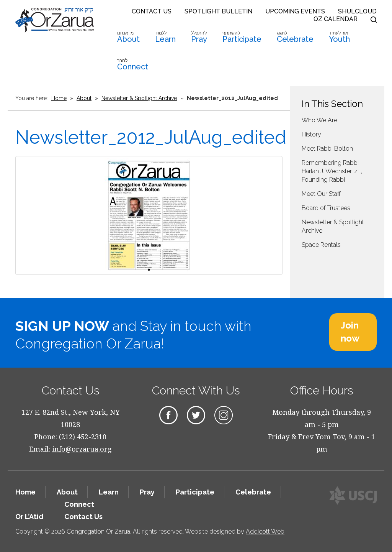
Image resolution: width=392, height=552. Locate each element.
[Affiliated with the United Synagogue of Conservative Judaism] (353, 495)
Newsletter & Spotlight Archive (139, 98)
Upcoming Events (295, 11)
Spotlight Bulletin (218, 11)
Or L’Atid (29, 517)
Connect (132, 64)
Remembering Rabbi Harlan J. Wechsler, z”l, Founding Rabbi (332, 171)
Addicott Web (265, 531)
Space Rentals (321, 244)
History (311, 134)
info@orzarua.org (82, 448)
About (128, 37)
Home (59, 98)
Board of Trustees (326, 208)
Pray (199, 37)
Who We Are (319, 120)
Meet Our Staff (321, 193)
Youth (339, 37)
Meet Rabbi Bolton (327, 148)
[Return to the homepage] (54, 20)
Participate (241, 37)
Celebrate (295, 37)
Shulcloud (357, 11)
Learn (165, 37)
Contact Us (152, 11)
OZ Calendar (336, 19)
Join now (350, 332)
